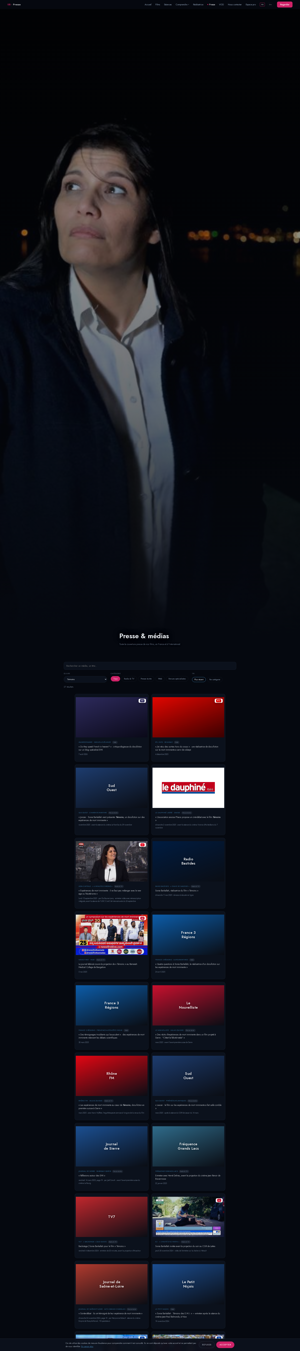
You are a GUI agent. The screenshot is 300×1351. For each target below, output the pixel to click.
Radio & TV (129, 678)
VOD (221, 4)
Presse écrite (146, 678)
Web (160, 678)
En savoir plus (87, 1346)
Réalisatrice (198, 4)
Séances (168, 4)
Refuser (206, 1344)
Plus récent (198, 679)
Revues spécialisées (177, 678)
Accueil (148, 4)
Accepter (225, 1344)
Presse (212, 4)
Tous (115, 678)
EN (270, 4)
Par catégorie (214, 679)
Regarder (284, 4)
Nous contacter (235, 4)
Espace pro (251, 4)
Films (157, 4)
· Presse (14, 4)
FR (262, 4)
